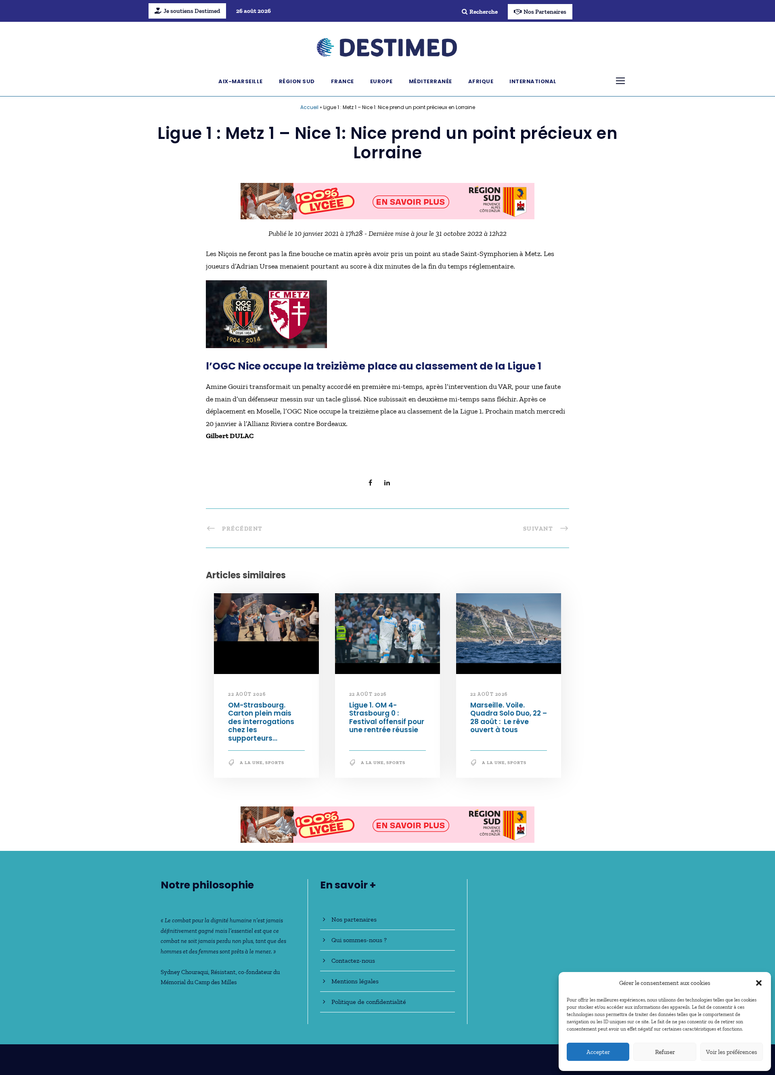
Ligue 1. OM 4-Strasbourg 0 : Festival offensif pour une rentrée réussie (386, 717)
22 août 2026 (247, 694)
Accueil (309, 107)
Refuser (665, 1052)
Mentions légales (355, 981)
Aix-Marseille (240, 81)
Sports (274, 762)
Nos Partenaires (545, 11)
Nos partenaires (354, 919)
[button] (759, 983)
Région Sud (297, 81)
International (533, 81)
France (342, 81)
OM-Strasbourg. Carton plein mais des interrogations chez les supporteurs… (261, 721)
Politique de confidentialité (368, 1002)
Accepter (598, 1052)
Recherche (483, 11)
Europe (381, 81)
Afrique (481, 81)
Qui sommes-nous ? (359, 940)
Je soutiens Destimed (191, 11)
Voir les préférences (731, 1052)
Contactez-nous (353, 960)
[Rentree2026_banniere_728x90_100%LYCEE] (387, 200)
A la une (251, 762)
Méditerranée (430, 81)
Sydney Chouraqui (184, 972)
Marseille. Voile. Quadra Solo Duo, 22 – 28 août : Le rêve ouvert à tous (508, 717)
